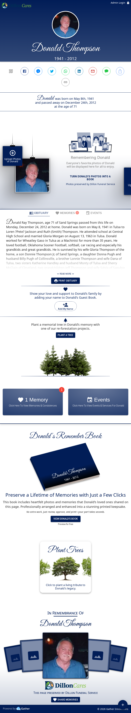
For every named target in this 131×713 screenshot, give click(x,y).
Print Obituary (67, 280)
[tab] (39, 212)
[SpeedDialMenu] (123, 705)
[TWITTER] (52, 71)
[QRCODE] (11, 71)
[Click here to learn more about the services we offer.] (65, 685)
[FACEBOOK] (24, 71)
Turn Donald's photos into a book (90, 178)
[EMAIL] (93, 71)
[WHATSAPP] (65, 71)
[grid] (65, 166)
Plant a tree (65, 335)
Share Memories (67, 699)
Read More (65, 274)
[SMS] (106, 71)
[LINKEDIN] (79, 71)
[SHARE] (120, 71)
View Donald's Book (65, 518)
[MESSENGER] (38, 71)
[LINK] (65, 82)
